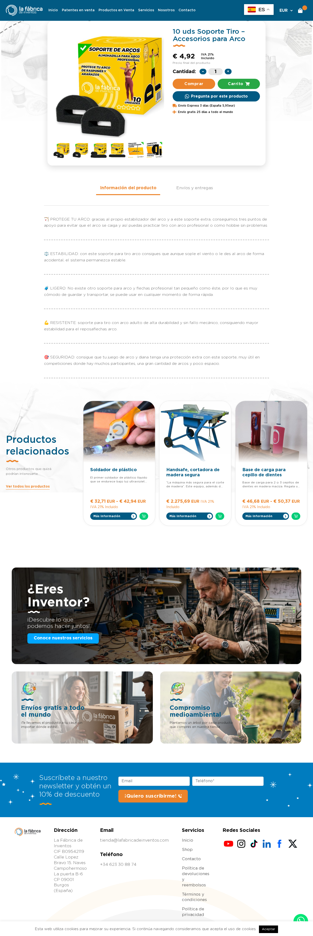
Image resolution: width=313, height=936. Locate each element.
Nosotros (166, 10)
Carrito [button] (235, 84)
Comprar (193, 84)
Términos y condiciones (194, 897)
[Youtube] (229, 844)
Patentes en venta (78, 10)
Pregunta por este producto (219, 96)
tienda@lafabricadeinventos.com (134, 840)
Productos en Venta (116, 10)
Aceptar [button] (268, 929)
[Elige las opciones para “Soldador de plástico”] (143, 516)
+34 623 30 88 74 (118, 864)
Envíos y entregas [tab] (194, 188)
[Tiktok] (254, 844)
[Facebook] (279, 844)
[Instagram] (241, 844)
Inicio (53, 10)
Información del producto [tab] (128, 188)
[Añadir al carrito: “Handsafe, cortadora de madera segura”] (219, 516)
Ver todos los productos (28, 486)
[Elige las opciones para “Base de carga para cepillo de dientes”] (295, 516)
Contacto (187, 10)
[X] (292, 844)
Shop (187, 849)
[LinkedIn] (267, 844)
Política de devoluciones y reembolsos (195, 876)
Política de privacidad (193, 912)
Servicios (146, 10)
